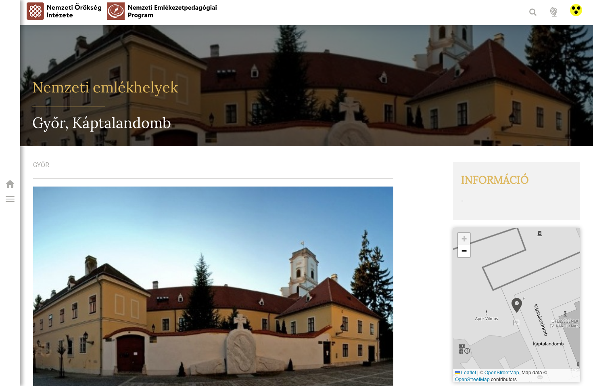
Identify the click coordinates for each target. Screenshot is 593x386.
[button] (10, 199)
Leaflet (468, 372)
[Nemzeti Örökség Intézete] (10, 186)
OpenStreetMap (501, 372)
